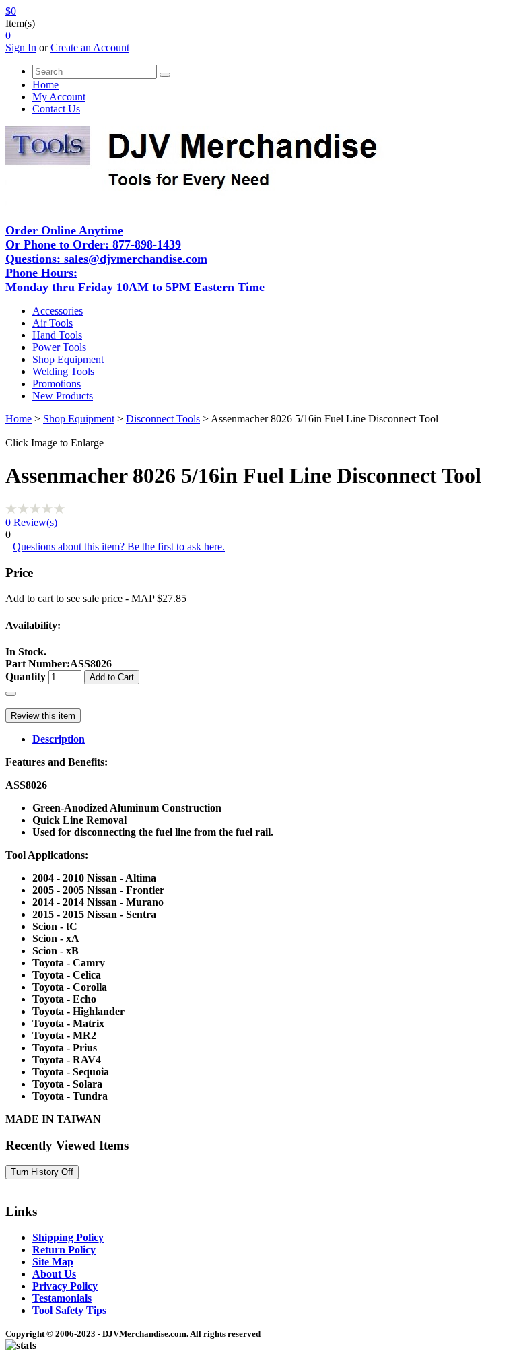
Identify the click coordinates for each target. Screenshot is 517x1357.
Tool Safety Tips (69, 1310)
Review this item (43, 715)
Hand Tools (57, 335)
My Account (58, 96)
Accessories (57, 311)
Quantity (25, 676)
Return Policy (64, 1249)
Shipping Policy (68, 1237)
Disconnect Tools (163, 418)
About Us (54, 1274)
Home (45, 84)
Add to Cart (112, 677)
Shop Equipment (68, 359)
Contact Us (56, 108)
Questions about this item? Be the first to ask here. (119, 546)
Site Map (52, 1261)
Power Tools (59, 347)
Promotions (56, 383)
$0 (10, 11)
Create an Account (89, 47)
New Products (62, 395)
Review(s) (31, 522)
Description (58, 739)
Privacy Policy (65, 1286)
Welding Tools (63, 371)
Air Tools (52, 323)
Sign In (20, 47)
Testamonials (62, 1298)
